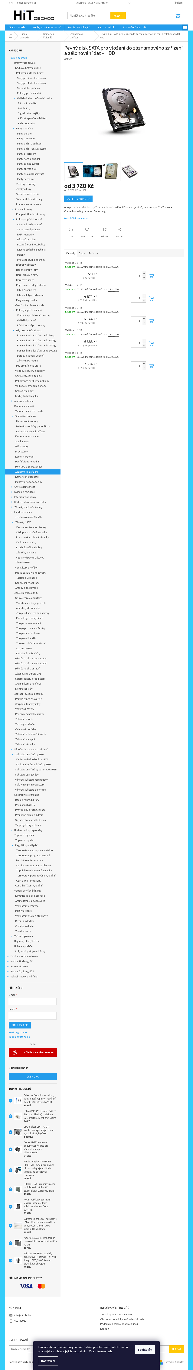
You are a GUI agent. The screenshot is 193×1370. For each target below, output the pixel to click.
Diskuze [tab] (93, 253)
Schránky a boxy (24, 391)
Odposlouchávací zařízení (30, 431)
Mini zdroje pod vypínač (29, 618)
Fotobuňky (24, 108)
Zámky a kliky (23, 189)
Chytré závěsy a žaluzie (28, 376)
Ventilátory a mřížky (26, 568)
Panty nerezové (26, 179)
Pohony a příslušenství (29, 219)
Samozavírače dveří (27, 194)
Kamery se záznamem (27, 436)
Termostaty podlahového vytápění (35, 876)
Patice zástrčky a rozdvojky (30, 573)
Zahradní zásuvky (25, 744)
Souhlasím (145, 1350)
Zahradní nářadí (24, 719)
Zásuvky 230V (23, 522)
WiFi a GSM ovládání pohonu (30, 386)
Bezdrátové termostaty (29, 860)
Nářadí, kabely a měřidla (24, 977)
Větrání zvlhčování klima (27, 891)
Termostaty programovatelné (33, 855)
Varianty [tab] (70, 253)
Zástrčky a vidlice (26, 553)
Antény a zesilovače (26, 588)
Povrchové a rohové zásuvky (32, 537)
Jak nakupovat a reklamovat (93, 3)
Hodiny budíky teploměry (28, 830)
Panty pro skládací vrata (30, 174)
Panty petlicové (26, 139)
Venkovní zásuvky (26, 542)
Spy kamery (22, 441)
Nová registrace (18, 1032)
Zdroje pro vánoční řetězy (31, 628)
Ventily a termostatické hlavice (33, 865)
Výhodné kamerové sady (29, 411)
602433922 (20, 1321)
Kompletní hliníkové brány (30, 214)
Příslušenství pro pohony (31, 325)
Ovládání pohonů (26, 320)
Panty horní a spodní (28, 159)
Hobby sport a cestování (24, 956)
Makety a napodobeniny (28, 482)
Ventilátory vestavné (27, 906)
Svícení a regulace (24, 492)
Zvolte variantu (78, 198)
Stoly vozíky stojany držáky (29, 951)
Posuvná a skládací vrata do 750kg (36, 346)
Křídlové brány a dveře (28, 68)
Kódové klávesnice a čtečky (30, 502)
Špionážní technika (25, 416)
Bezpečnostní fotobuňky (31, 245)
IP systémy (21, 452)
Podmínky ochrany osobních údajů (119, 1324)
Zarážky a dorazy (26, 184)
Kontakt (104, 1329)
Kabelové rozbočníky (28, 654)
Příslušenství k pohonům (31, 260)
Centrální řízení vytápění (28, 886)
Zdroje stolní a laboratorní (30, 643)
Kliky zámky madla (26, 300)
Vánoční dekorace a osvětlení (30, 749)
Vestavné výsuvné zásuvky (31, 527)
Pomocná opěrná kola (28, 204)
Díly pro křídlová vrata (28, 366)
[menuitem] (17, 27)
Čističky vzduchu (24, 926)
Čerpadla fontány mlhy (28, 704)
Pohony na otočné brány (30, 73)
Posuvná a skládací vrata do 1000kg (37, 351)
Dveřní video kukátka (27, 462)
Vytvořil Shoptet (175, 1362)
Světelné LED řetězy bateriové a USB (36, 770)
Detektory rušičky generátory (33, 426)
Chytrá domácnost (24, 487)
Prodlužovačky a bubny (29, 547)
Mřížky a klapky (23, 911)
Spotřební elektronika (26, 795)
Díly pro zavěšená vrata (29, 330)
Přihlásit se (20, 1025)
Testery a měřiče (25, 724)
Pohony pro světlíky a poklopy (32, 381)
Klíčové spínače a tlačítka (32, 118)
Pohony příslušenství (29, 93)
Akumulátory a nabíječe (28, 684)
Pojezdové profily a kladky (31, 285)
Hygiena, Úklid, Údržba (27, 941)
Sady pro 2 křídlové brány (31, 78)
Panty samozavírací (28, 164)
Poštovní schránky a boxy (29, 714)
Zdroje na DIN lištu (26, 638)
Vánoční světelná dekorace (30, 790)
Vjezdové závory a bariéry (30, 371)
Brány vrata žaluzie (25, 63)
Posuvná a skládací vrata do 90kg (35, 335)
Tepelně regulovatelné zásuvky (34, 871)
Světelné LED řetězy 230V (29, 754)
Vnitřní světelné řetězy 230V (32, 759)
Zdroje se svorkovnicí (28, 623)
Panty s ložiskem (26, 154)
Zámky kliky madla (27, 361)
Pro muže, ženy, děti (22, 971)
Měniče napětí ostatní (27, 669)
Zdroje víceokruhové (28, 633)
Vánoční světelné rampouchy (31, 780)
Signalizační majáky (29, 113)
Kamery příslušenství (27, 477)
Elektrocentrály (24, 689)
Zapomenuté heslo (19, 1037)
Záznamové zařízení (26, 472)
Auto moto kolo (19, 966)
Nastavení (48, 1361)
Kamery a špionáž (24, 406)
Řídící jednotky (26, 123)
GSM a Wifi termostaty (28, 881)
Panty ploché (24, 134)
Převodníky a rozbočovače (30, 810)
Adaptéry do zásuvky (28, 608)
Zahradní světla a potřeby (28, 694)
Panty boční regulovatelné (32, 149)
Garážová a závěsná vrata (29, 305)
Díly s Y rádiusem (26, 290)
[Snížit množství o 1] (144, 278)
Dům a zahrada (19, 58)
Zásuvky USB (22, 563)
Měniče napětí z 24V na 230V (31, 664)
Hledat (118, 15)
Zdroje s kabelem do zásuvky (32, 613)
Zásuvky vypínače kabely (28, 507)
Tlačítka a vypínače (26, 578)
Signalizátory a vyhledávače (31, 820)
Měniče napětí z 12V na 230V (31, 658)
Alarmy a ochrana (24, 401)
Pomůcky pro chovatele (28, 699)
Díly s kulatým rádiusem (30, 295)
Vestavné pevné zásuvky (30, 558)
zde (110, 1351)
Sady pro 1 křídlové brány (31, 83)
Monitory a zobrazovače (29, 467)
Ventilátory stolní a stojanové (31, 916)
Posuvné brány (23, 209)
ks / (33, 1076)
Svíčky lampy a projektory (29, 785)
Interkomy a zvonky (25, 497)
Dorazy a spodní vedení (30, 356)
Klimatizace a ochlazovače (30, 896)
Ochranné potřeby (25, 729)
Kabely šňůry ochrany (27, 583)
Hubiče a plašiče (23, 946)
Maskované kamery (27, 421)
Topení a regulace (24, 835)
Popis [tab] (82, 253)
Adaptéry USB (24, 648)
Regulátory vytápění (26, 845)
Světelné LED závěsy (27, 775)
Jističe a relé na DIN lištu (28, 517)
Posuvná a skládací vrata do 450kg (36, 340)
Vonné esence (23, 931)
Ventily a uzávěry (24, 709)
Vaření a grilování (23, 936)
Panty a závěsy (24, 129)
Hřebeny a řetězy (26, 265)
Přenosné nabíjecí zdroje (29, 815)
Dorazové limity (25, 280)
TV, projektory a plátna (28, 825)
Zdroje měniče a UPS (26, 593)
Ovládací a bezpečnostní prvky (34, 98)
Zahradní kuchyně (25, 739)
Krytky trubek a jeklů (26, 396)
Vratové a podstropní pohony (33, 315)
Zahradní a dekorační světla (30, 734)
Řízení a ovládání (24, 921)
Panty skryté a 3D (27, 169)
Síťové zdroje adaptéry (28, 598)
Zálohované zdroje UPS (28, 674)
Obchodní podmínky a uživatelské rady (122, 1319)
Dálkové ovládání (27, 103)
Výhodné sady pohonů (29, 224)
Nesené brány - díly (27, 270)
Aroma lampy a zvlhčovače (30, 901)
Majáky (21, 255)
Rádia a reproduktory (27, 800)
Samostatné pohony (28, 88)
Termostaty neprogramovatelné (34, 850)
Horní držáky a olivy (27, 275)
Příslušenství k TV (25, 805)
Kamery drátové (24, 457)
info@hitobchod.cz (25, 1315)
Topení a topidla (24, 840)
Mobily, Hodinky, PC (22, 961)
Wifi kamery (21, 447)
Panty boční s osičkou (29, 144)
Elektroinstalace (23, 512)
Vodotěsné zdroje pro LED (31, 603)
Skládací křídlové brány (29, 199)
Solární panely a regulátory (30, 679)
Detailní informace (74, 218)
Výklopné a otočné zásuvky (31, 532)
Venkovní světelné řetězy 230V (33, 764)
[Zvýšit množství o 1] (144, 273)
